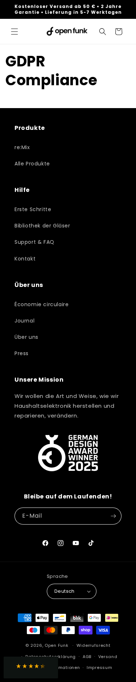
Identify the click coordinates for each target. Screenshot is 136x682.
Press (22, 353)
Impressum (99, 667)
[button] (14, 32)
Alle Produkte (32, 163)
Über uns (26, 337)
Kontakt (25, 258)
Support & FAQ (34, 242)
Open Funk (56, 645)
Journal (24, 320)
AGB (87, 657)
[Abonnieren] (113, 516)
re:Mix (22, 147)
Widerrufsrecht (94, 645)
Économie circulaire (42, 304)
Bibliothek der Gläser (42, 225)
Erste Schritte (33, 209)
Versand (108, 657)
